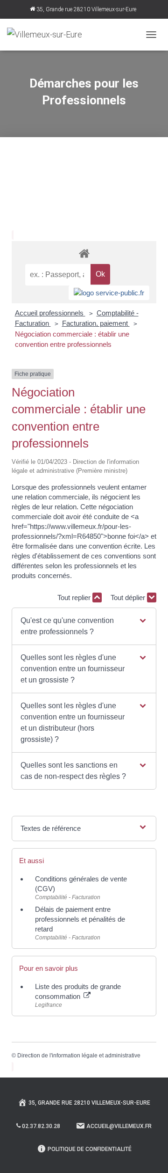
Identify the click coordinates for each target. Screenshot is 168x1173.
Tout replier (74, 597)
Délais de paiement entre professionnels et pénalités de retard (80, 919)
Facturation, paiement (96, 323)
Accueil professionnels (50, 313)
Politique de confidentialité (90, 1149)
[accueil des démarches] (84, 253)
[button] (84, 626)
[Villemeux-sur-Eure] (48, 35)
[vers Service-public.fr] (109, 293)
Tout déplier (129, 597)
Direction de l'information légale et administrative (78, 1055)
